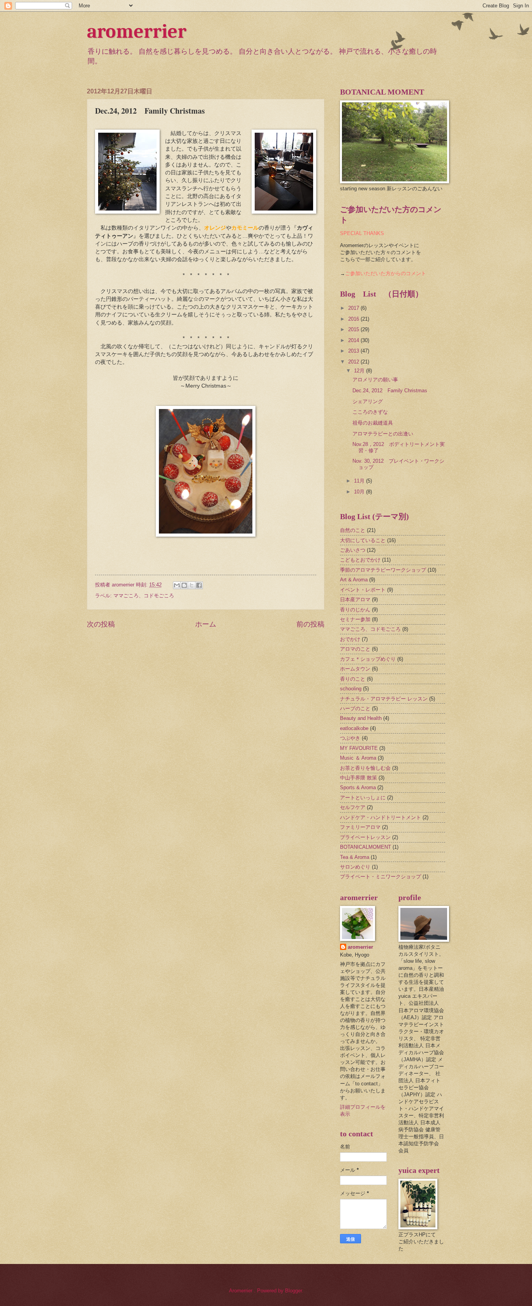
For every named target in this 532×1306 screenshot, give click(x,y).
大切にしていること (363, 540)
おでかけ (350, 639)
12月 (360, 371)
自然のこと (352, 530)
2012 (354, 362)
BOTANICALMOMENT (365, 847)
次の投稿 (101, 624)
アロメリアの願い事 (375, 380)
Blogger (293, 1291)
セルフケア (352, 807)
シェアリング (367, 401)
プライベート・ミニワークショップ (380, 876)
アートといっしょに (363, 797)
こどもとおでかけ (360, 560)
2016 (354, 319)
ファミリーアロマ (360, 827)
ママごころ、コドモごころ (143, 596)
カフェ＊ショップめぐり (368, 659)
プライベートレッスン (365, 837)
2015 (354, 329)
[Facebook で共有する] (199, 585)
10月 (360, 492)
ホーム (205, 624)
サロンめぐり (355, 867)
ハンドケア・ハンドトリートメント (380, 817)
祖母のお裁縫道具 (372, 423)
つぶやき (350, 738)
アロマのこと (355, 649)
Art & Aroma (354, 580)
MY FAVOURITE (359, 748)
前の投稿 (310, 624)
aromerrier (137, 31)
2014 (354, 340)
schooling (350, 689)
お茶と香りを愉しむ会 (365, 768)
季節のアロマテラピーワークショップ (383, 570)
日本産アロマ (355, 599)
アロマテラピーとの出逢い (382, 434)
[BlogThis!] (184, 585)
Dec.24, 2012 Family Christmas (389, 390)
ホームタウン (355, 669)
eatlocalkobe (354, 728)
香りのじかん (355, 610)
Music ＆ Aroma (358, 758)
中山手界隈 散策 (358, 778)
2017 (354, 308)
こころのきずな (370, 412)
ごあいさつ (352, 550)
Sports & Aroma (358, 787)
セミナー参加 (355, 619)
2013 (354, 351)
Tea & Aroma (354, 857)
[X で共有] (192, 585)
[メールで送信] (177, 585)
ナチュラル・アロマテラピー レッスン (384, 699)
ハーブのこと (355, 708)
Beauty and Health (361, 718)
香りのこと (352, 679)
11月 (360, 481)
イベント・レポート (363, 590)
